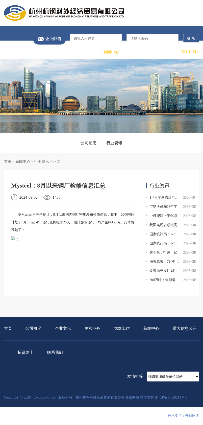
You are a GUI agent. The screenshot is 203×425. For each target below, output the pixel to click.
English (189, 52)
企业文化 (53, 52)
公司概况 (33, 52)
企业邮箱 (53, 39)
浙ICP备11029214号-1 (171, 397)
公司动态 (89, 143)
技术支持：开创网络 (183, 416)
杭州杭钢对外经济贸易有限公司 (64, 13)
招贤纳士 (150, 52)
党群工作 (92, 52)
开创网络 (132, 397)
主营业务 (72, 52)
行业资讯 (114, 143)
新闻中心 (111, 52)
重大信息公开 (131, 59)
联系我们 (170, 52)
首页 (14, 52)
